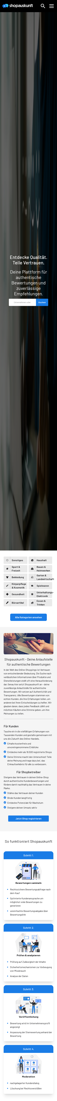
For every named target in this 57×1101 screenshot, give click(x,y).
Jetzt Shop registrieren (28, 818)
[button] (43, 6)
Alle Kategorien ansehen (28, 617)
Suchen (42, 302)
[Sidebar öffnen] (51, 6)
